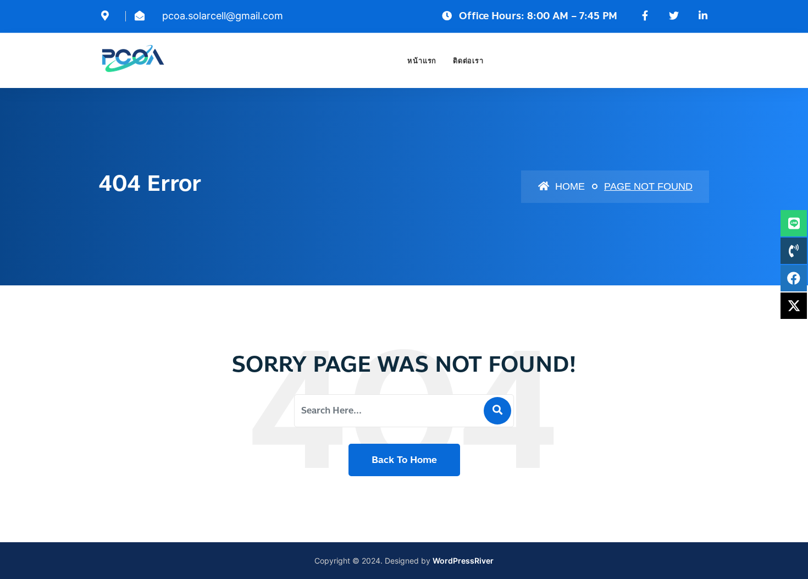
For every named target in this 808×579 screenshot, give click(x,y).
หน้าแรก (421, 60)
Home (568, 186)
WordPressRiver (463, 560)
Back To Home (404, 460)
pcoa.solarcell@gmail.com (222, 15)
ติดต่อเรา (468, 60)
